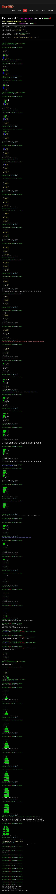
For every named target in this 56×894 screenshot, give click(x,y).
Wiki (37, 10)
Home (13, 10)
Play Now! (50, 10)
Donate (43, 10)
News (19, 10)
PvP (25, 10)
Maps (30, 10)
